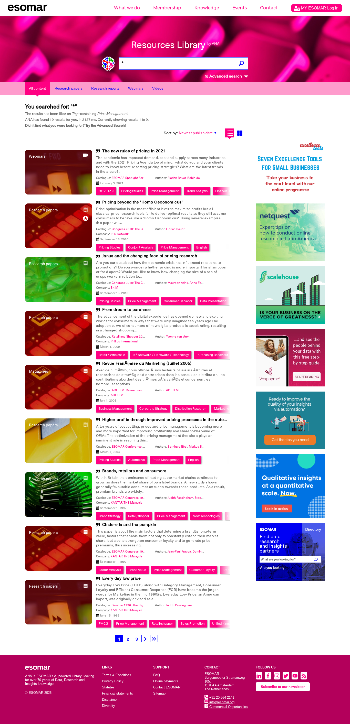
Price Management (165, 191)
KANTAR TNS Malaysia (126, 503)
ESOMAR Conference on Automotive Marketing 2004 (149, 447)
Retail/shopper (138, 516)
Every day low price (121, 578)
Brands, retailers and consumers (134, 470)
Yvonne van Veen (178, 336)
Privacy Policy (112, 681)
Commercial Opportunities (228, 707)
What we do (127, 7)
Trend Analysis (197, 191)
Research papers (69, 88)
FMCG (103, 623)
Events (239, 7)
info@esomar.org (221, 702)
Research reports (105, 88)
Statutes (108, 687)
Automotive (136, 460)
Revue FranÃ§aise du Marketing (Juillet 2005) (147, 363)
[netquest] (290, 232)
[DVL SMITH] (290, 169)
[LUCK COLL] (290, 295)
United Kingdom (223, 623)
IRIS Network (120, 234)
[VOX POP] (290, 357)
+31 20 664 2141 (221, 697)
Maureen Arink (178, 283)
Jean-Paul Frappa (179, 551)
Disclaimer (110, 699)
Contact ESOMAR (166, 687)
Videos (157, 88)
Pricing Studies (132, 191)
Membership (167, 7)
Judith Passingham (180, 498)
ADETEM (172, 390)
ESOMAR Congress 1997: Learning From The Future (148, 498)
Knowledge (206, 7)
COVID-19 (106, 191)
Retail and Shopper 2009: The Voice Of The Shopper (148, 336)
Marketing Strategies (229, 408)
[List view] (229, 132)
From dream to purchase (126, 309)
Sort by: (171, 133)
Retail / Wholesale (112, 355)
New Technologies (206, 516)
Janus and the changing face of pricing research (149, 255)
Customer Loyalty (202, 570)
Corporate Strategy (153, 408)
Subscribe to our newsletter (283, 687)
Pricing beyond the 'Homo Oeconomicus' (142, 202)
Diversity (108, 706)
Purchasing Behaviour (212, 355)
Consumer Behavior (178, 301)
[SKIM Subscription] (290, 420)
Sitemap (159, 693)
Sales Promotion (192, 623)
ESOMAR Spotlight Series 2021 (133, 178)
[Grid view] (239, 132)
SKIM (114, 288)
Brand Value (137, 570)
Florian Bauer (177, 178)
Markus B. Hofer (200, 447)
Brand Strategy (109, 516)
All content (37, 88)
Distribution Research (190, 408)
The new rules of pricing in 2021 (134, 151)
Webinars (135, 88)
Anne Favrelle (199, 283)
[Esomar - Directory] (290, 552)
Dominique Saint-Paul (207, 551)
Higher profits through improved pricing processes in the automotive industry (178, 419)
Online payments (165, 681)
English (201, 247)
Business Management (115, 408)
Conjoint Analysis (140, 247)
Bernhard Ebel (177, 447)
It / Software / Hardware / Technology (161, 355)
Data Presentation (213, 301)
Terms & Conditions (116, 675)
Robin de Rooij (197, 178)
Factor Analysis (110, 570)
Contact (268, 7)
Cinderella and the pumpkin (129, 524)
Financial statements (117, 693)
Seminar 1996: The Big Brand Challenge (139, 605)
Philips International (124, 341)
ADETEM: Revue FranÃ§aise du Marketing (141, 390)
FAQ (156, 675)
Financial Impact (227, 191)
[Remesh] (290, 486)
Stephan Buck (204, 498)
